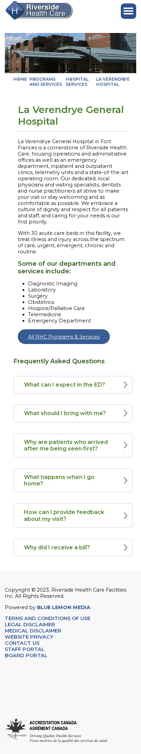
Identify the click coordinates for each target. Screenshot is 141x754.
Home (20, 79)
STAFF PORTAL (24, 649)
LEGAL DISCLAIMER (30, 624)
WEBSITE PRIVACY (29, 637)
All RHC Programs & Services (64, 337)
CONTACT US (23, 643)
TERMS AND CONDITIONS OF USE (47, 618)
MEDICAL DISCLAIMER (33, 631)
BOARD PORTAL (26, 655)
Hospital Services (77, 82)
